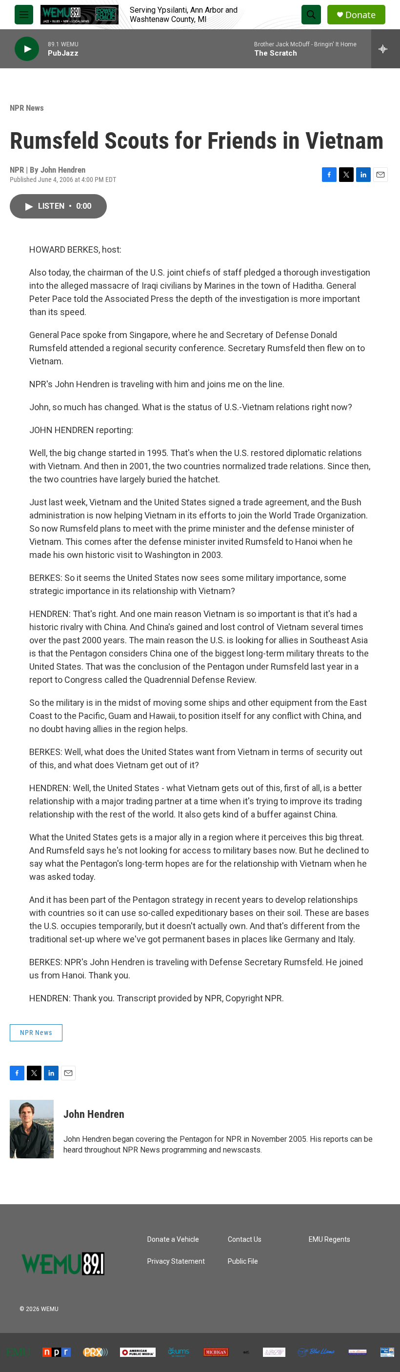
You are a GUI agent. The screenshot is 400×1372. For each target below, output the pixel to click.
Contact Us (244, 1239)
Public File (243, 1261)
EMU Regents (329, 1239)
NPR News (27, 108)
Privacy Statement (176, 1261)
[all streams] (385, 48)
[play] (27, 49)
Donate (360, 15)
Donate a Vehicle (173, 1239)
